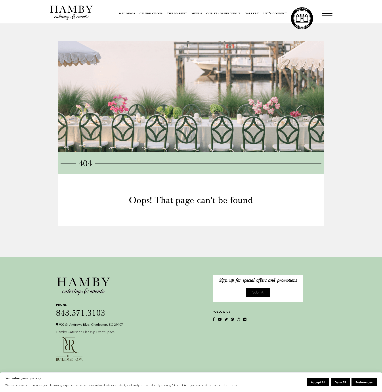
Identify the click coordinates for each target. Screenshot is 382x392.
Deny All (340, 382)
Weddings (127, 13)
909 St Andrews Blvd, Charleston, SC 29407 (90, 325)
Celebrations (150, 13)
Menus (196, 13)
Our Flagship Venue (223, 13)
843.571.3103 (80, 310)
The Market (177, 13)
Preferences (364, 382)
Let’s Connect (275, 13)
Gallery (252, 13)
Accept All (318, 382)
